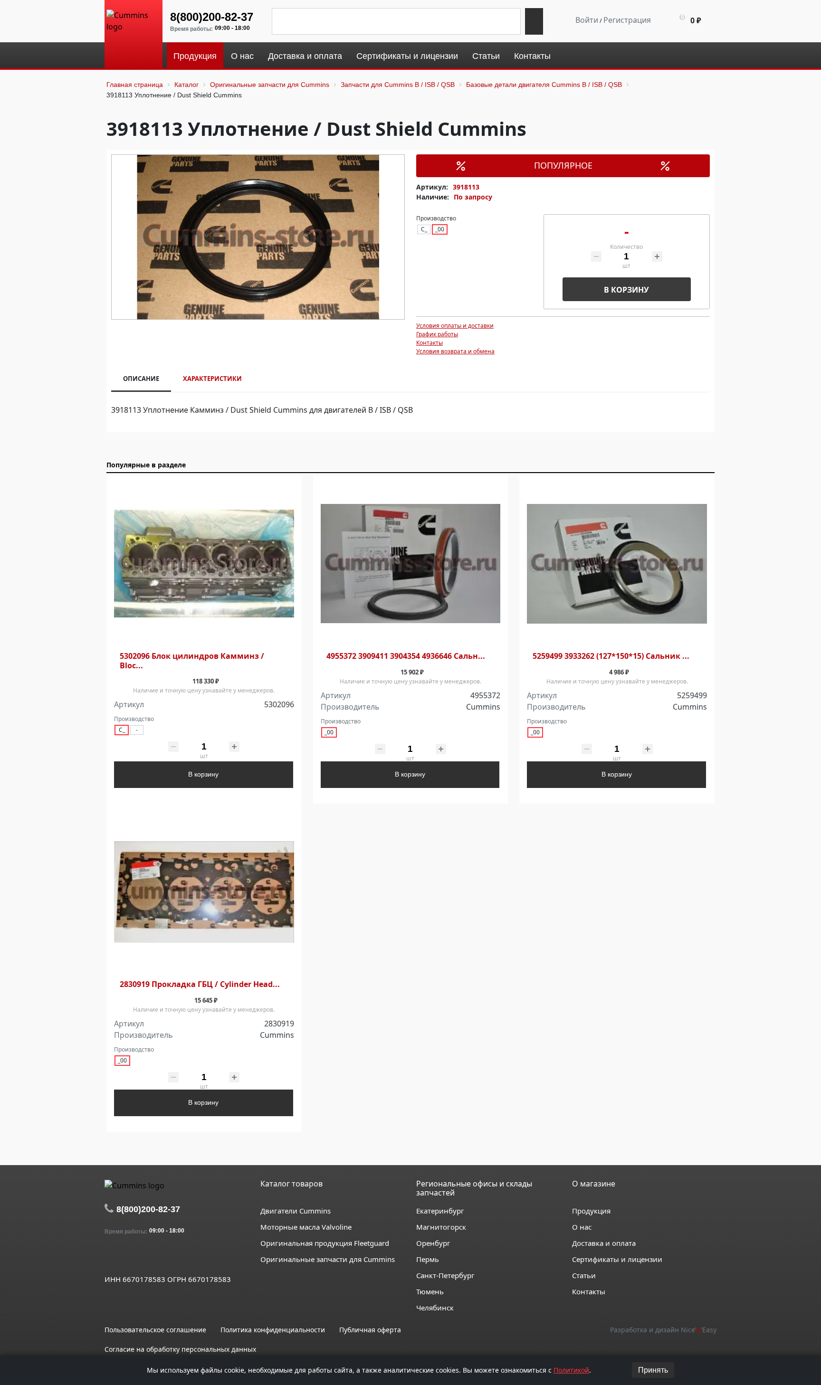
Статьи (584, 1275)
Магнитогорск (441, 1227)
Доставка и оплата (604, 1243)
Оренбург (433, 1243)
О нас (582, 1227)
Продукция (591, 1210)
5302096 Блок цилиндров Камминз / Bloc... (192, 661)
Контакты (429, 343)
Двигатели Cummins (295, 1210)
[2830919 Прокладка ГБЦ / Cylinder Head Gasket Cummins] (204, 892)
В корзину (626, 290)
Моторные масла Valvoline (306, 1227)
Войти (586, 20)
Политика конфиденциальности (272, 1329)
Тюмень (430, 1291)
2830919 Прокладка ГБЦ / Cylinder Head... (200, 984)
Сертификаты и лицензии (617, 1259)
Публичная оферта (370, 1329)
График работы (437, 334)
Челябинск (435, 1307)
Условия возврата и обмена (455, 351)
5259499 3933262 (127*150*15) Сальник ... (611, 656)
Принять (653, 1370)
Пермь (427, 1259)
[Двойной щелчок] (111, 1257)
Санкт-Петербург (445, 1275)
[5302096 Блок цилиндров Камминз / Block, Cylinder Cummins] (204, 564)
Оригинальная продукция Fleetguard (324, 1243)
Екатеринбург (440, 1210)
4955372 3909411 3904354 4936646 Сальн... (405, 656)
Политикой (571, 1370)
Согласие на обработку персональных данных (180, 1349)
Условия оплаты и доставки (455, 326)
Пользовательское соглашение (155, 1329)
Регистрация (627, 20)
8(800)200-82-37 (211, 16)
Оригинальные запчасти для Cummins (327, 1259)
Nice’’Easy (698, 1329)
